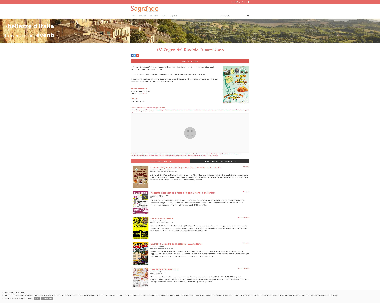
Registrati (240, 2)
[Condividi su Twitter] (134, 55)
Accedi (233, 2)
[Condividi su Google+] (137, 55)
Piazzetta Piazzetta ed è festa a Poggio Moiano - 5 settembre (183, 192)
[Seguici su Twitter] (247, 2)
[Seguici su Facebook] (244, 2)
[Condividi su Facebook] (132, 55)
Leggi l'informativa (47, 298)
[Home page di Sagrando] (144, 11)
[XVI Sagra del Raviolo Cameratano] (236, 103)
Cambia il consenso (212, 156)
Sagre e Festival (142, 93)
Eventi (164, 16)
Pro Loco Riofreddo (243, 217)
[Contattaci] (248, 2)
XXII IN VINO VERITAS (161, 218)
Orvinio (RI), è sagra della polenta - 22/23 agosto (176, 243)
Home (133, 16)
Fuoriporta (246, 166)
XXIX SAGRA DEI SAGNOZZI (164, 269)
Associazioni (154, 16)
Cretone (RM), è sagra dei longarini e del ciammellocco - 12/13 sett (185, 167)
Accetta (37, 298)
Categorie (142, 16)
